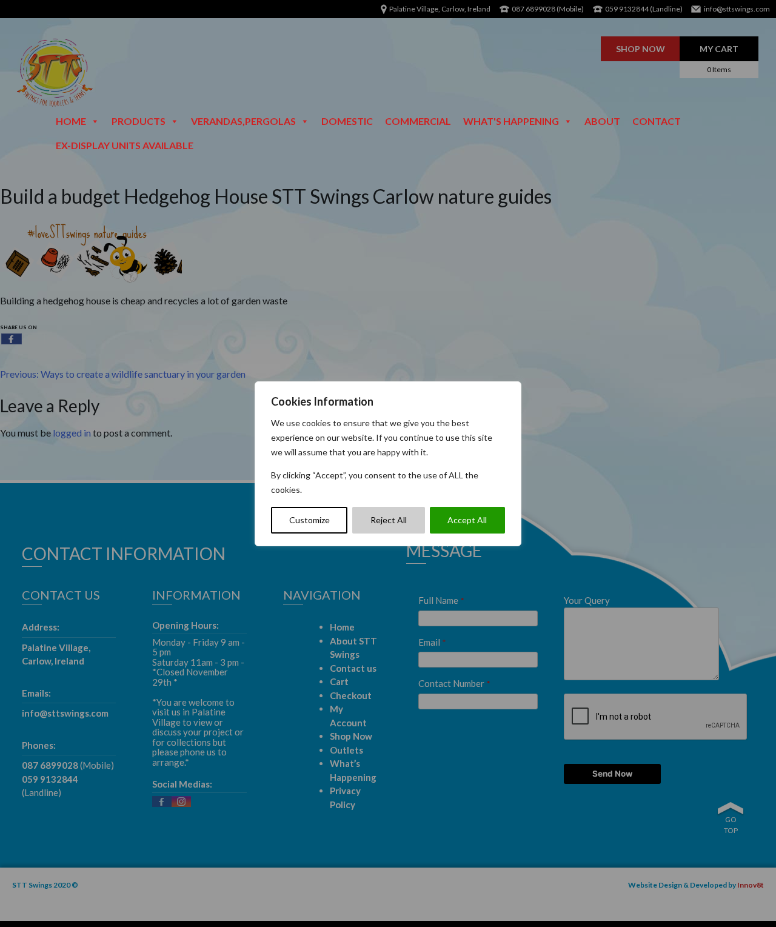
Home (71, 121)
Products (139, 121)
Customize (309, 520)
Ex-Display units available (124, 145)
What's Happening (511, 121)
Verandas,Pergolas (243, 121)
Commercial (418, 121)
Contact (656, 121)
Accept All (467, 520)
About (602, 121)
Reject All (388, 520)
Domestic (347, 121)
